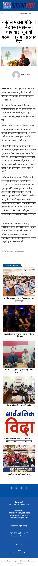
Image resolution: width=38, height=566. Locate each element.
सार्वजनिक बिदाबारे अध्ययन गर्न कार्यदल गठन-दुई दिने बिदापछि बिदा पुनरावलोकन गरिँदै (19, 440)
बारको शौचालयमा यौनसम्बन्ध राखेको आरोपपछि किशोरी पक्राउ (19, 335)
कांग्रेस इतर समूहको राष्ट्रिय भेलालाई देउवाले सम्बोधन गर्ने (19, 371)
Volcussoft (19, 563)
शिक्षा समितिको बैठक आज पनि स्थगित (19, 405)
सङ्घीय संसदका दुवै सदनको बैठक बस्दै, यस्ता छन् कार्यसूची (19, 299)
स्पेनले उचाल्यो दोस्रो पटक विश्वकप (19, 474)
